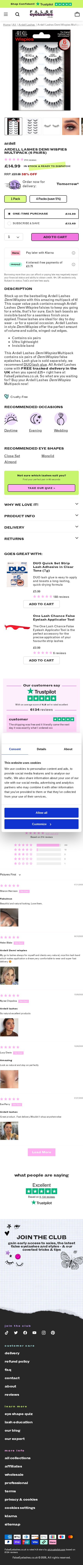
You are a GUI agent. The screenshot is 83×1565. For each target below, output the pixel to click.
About (10, 1386)
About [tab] (68, 749)
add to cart (55, 237)
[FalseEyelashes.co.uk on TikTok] (6, 1333)
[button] (6, 14)
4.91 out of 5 (52, 833)
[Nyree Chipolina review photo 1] (9, 1027)
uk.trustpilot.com (56, 1549)
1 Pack (15, 198)
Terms (10, 1491)
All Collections (17, 1458)
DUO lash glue (35, 364)
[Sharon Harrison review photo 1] (9, 917)
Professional (16, 1483)
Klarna (11, 1516)
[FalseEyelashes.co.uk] (41, 14)
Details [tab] (41, 749)
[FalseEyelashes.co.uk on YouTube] (34, 1333)
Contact (12, 1378)
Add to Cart (41, 604)
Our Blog (12, 1430)
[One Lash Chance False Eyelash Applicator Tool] (17, 639)
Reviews (12, 1394)
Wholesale (14, 1474)
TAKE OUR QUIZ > (41, 488)
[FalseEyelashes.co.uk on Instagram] (44, 1333)
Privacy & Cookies (21, 1499)
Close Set (12, 456)
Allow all (41, 812)
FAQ (8, 1370)
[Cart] (77, 14)
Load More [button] (41, 1152)
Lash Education (18, 1422)
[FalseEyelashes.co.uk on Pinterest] (53, 1333)
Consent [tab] (15, 749)
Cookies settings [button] (20, 1508)
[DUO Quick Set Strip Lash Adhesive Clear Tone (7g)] (17, 586)
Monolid (48, 456)
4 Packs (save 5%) (48, 198)
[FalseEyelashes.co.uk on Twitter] (16, 1333)
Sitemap (12, 1524)
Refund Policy (17, 1361)
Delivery (12, 1353)
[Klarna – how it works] (73, 253)
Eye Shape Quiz (19, 1414)
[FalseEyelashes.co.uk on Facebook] (25, 1333)
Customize (39, 824)
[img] (9, 886)
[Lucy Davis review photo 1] (9, 1079)
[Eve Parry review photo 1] (9, 1131)
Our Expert (15, 1439)
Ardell (9, 143)
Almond (10, 462)
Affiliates (13, 1466)
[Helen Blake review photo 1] (9, 975)
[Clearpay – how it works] (73, 264)
